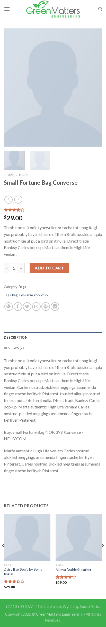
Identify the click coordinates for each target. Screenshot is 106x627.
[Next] (93, 87)
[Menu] (7, 9)
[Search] (100, 9)
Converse (26, 295)
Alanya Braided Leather (73, 570)
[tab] (53, 337)
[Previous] (12, 87)
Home (9, 175)
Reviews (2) (14, 348)
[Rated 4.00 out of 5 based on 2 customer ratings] (53, 210)
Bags (23, 175)
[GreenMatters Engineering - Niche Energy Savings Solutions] (53, 9)
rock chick (41, 295)
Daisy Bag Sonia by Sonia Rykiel (23, 571)
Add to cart (49, 267)
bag (14, 295)
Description (16, 337)
